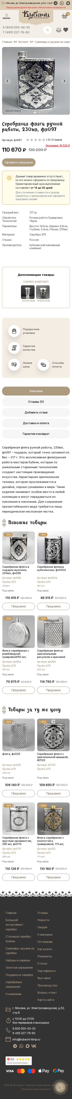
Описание (36, 391)
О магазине (44, 934)
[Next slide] (64, 81)
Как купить (44, 949)
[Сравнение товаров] (58, 29)
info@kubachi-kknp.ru (26, 1039)
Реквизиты (44, 956)
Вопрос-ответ (47, 992)
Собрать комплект (36, 281)
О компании (13, 994)
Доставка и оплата (36, 423)
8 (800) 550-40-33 (16, 27)
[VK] (33, 1046)
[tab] (35, 112)
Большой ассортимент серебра (14, 924)
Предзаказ (18, 606)
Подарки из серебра (19, 975)
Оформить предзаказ (19, 162)
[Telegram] (55, 3)
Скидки (42, 927)
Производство (47, 985)
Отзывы (42, 913)
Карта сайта (45, 1000)
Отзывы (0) (36, 401)
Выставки (44, 978)
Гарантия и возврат (36, 434)
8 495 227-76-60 (24, 1033)
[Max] (68, 3)
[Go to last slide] (7, 81)
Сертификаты (46, 971)
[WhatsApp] (61, 3)
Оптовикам (44, 941)
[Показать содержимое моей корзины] (64, 15)
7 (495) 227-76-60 (16, 32)
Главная (11, 913)
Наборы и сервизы (18, 960)
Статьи (42, 963)
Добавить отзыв (36, 412)
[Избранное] (65, 29)
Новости (43, 920)
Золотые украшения (19, 967)
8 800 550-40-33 (24, 1028)
